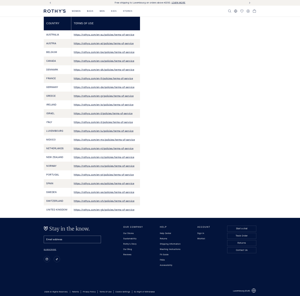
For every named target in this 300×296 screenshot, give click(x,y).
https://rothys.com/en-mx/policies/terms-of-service (104, 139)
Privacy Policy (89, 292)
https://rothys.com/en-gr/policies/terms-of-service (104, 96)
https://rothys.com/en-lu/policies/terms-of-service (103, 131)
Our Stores (128, 233)
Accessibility (166, 265)
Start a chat (242, 228)
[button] (76, 11)
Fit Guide (164, 254)
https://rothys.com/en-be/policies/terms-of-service (104, 52)
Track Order (242, 235)
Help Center (165, 233)
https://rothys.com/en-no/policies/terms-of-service (104, 166)
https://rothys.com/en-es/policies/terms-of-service (104, 183)
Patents (75, 292)
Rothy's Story (130, 244)
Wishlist (201, 238)
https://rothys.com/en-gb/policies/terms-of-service (104, 209)
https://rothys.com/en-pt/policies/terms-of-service (104, 174)
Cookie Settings (122, 292)
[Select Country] (236, 11)
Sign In (200, 233)
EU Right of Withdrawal (144, 292)
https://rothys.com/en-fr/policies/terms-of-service (103, 78)
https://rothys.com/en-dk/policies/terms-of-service (104, 69)
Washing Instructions (170, 249)
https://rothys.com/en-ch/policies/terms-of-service (104, 201)
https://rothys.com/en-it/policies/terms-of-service (103, 122)
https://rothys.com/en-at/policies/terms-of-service (104, 43)
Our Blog (127, 249)
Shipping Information (170, 244)
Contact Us (242, 250)
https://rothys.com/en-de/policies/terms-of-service (104, 87)
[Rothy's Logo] (55, 11)
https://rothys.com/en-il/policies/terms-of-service (103, 113)
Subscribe (50, 249)
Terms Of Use (106, 292)
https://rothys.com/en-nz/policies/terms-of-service (104, 157)
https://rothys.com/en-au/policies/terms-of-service (104, 34)
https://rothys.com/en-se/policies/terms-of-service (104, 192)
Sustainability (130, 238)
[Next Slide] (249, 3)
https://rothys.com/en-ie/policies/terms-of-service (103, 104)
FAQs (162, 259)
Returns (163, 238)
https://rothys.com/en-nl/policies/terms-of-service (103, 148)
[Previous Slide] (51, 3)
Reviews (127, 254)
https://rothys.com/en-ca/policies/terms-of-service (104, 61)
